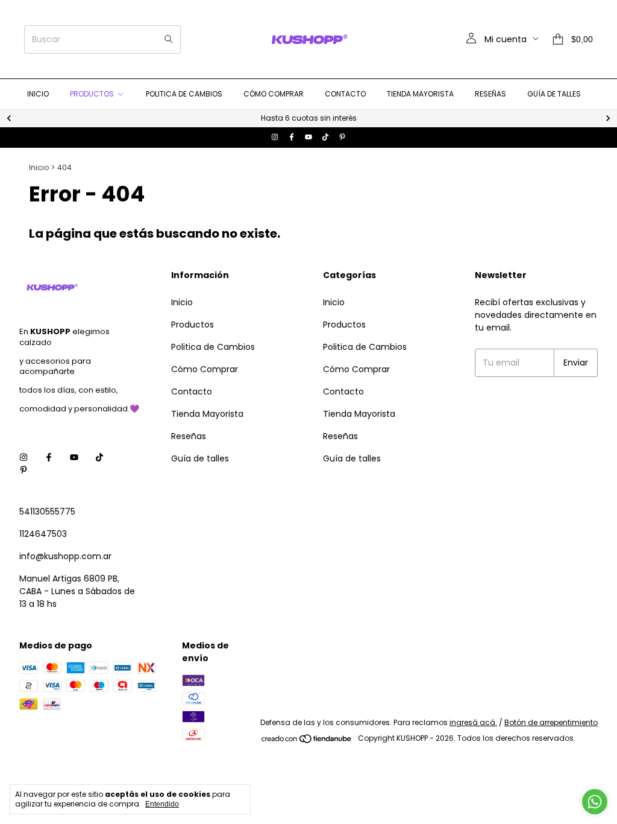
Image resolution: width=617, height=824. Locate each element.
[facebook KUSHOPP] (291, 137)
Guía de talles (554, 94)
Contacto (345, 94)
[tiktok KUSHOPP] (325, 137)
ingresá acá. (473, 722)
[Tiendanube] (307, 741)
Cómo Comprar (273, 94)
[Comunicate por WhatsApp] (594, 801)
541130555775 (47, 511)
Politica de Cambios (184, 94)
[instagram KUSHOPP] (274, 137)
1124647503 (43, 534)
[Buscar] (169, 39)
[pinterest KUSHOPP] (342, 137)
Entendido (162, 804)
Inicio (38, 94)
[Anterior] (9, 118)
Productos (92, 94)
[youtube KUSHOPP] (308, 137)
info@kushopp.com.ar (65, 556)
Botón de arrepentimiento (551, 722)
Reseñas (490, 94)
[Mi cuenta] (471, 39)
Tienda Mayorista (420, 94)
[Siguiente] (608, 118)
